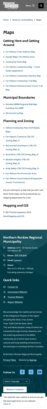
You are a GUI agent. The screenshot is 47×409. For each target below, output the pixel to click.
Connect (18, 260)
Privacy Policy (9, 360)
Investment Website (17, 292)
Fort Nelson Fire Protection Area (21, 173)
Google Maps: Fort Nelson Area (20, 56)
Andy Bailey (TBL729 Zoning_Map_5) (22, 168)
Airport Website (15, 302)
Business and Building (23, 19)
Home (6, 19)
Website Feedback (15, 389)
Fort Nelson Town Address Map (20, 51)
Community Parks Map (16, 62)
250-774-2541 (20, 255)
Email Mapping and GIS (13, 216)
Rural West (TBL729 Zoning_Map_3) (22, 154)
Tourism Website (16, 297)
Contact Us (13, 287)
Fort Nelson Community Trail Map (21, 81)
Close (5, 404)
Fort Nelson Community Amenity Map (23, 75)
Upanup (33, 360)
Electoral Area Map (14, 113)
